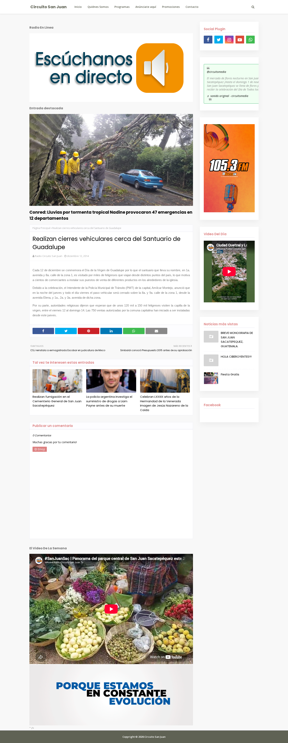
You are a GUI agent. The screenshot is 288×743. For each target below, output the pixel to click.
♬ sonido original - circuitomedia (227, 96)
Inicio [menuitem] (78, 7)
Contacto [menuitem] (192, 7)
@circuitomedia (216, 72)
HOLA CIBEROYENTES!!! (236, 356)
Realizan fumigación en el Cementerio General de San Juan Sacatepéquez (57, 401)
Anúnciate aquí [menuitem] (145, 7)
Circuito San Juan (48, 7)
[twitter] (218, 39)
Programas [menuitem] (122, 7)
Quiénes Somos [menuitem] (98, 7)
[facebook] (208, 39)
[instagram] (229, 39)
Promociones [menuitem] (171, 7)
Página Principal (41, 228)
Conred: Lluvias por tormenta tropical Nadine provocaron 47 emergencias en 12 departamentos (110, 215)
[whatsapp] (250, 39)
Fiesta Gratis (230, 374)
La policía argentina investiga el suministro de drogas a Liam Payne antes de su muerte (109, 401)
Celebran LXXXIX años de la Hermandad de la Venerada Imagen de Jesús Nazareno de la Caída (164, 403)
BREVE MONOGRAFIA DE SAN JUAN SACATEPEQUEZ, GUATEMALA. (237, 339)
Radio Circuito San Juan (48, 256)
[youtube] (239, 39)
